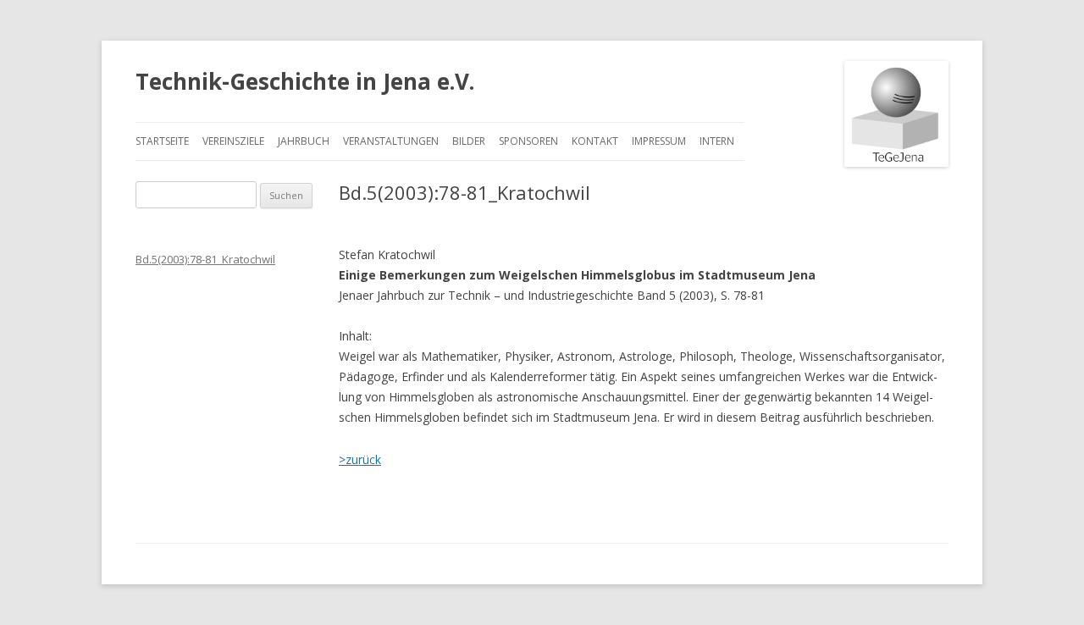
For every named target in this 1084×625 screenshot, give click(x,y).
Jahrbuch (303, 141)
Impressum (659, 141)
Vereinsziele (233, 141)
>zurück (360, 459)
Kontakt (595, 141)
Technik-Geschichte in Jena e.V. (305, 81)
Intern (717, 141)
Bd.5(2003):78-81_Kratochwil (205, 259)
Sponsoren (528, 141)
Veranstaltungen (391, 141)
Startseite (162, 141)
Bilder (468, 141)
